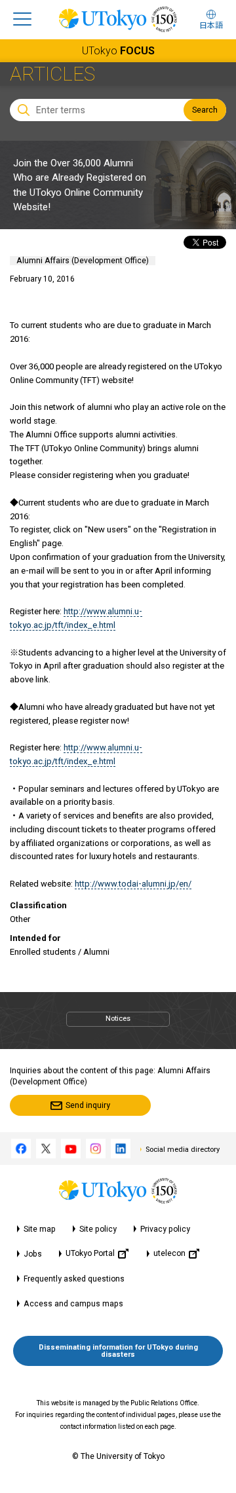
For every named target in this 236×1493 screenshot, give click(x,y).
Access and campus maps (73, 1304)
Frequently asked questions (74, 1279)
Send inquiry (88, 1105)
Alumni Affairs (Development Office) (82, 260)
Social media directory (183, 1149)
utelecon (169, 1253)
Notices (118, 1018)
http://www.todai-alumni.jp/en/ (133, 884)
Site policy (98, 1229)
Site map (40, 1229)
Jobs (33, 1254)
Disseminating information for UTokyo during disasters (118, 1351)
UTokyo (118, 51)
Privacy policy (165, 1229)
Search (205, 110)
